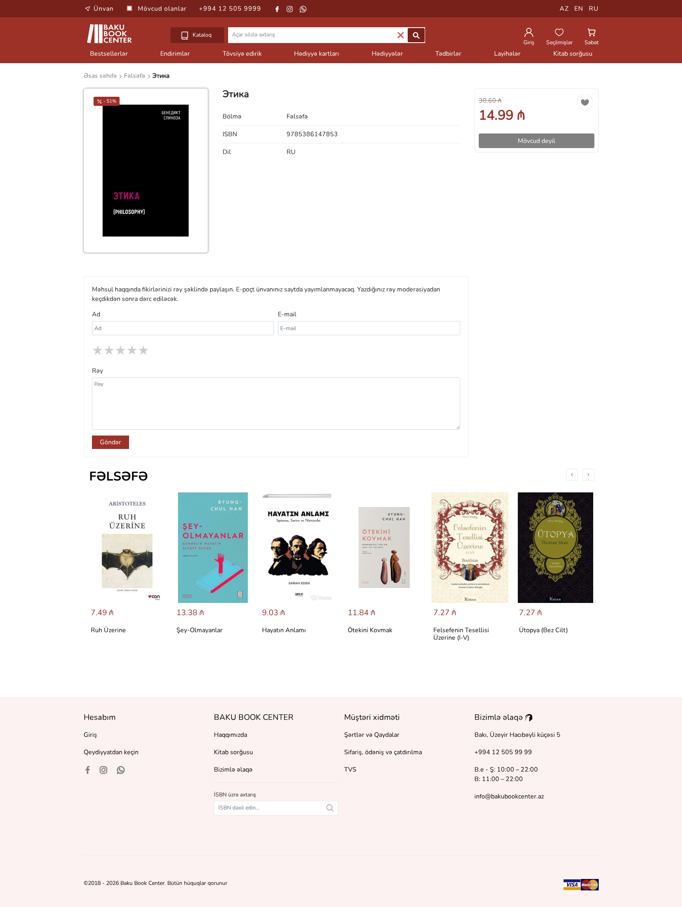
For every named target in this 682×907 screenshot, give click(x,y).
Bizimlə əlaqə (233, 769)
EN (578, 8)
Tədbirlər (448, 53)
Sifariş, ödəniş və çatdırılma (383, 752)
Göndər (110, 442)
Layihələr (507, 53)
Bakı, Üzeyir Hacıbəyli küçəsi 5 (517, 734)
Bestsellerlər (109, 53)
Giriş (90, 734)
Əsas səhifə (101, 75)
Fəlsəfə (118, 476)
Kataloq (201, 35)
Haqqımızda (230, 734)
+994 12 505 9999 (230, 8)
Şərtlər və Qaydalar (371, 734)
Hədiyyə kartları (316, 53)
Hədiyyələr (387, 53)
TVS (350, 769)
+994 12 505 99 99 (503, 752)
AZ (564, 8)
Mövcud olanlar (163, 8)
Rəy (97, 370)
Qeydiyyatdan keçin (111, 752)
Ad (96, 314)
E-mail (287, 314)
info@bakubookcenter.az (509, 796)
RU (594, 8)
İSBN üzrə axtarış (235, 794)
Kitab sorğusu (572, 53)
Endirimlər (175, 53)
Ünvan (104, 8)
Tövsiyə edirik (242, 53)
